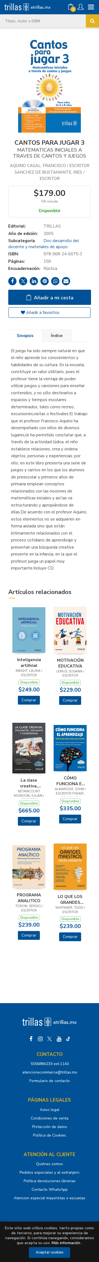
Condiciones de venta (49, 1118)
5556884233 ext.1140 (50, 1063)
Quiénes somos (49, 1164)
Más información (66, 1242)
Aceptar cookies (50, 1252)
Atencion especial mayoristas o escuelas (49, 1198)
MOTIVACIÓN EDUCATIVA (70, 663)
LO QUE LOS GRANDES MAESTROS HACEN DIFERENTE (70, 899)
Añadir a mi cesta (52, 297)
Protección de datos (49, 1126)
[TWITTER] (49, 1039)
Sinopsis (25, 335)
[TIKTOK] (68, 1039)
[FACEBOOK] (31, 1039)
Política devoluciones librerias (50, 1181)
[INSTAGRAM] (40, 1039)
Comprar (28, 700)
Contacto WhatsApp (50, 1189)
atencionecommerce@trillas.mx (49, 1072)
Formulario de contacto (49, 1080)
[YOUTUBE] (59, 1039)
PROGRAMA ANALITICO (29, 897)
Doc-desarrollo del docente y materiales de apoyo (43, 243)
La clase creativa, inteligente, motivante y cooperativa (28, 783)
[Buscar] (92, 21)
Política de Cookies (49, 1135)
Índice (57, 335)
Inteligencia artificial (29, 662)
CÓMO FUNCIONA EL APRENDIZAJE (70, 780)
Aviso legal (49, 1109)
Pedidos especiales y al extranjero (49, 1172)
